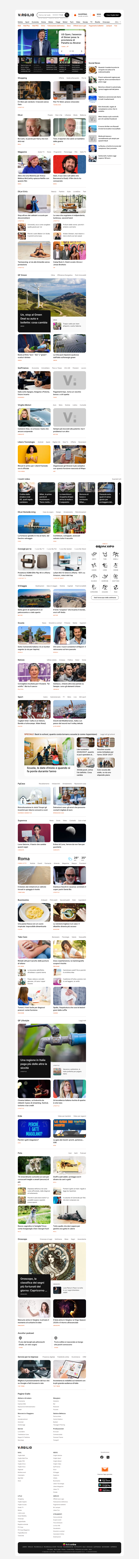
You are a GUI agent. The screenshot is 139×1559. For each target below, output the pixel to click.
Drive (43, 26)
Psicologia (65, 937)
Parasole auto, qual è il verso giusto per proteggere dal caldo (105, 499)
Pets (20, 1153)
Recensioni (82, 442)
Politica (70, 660)
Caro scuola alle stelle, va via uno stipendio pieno (104, 772)
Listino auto (21, 1513)
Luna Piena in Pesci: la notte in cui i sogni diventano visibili (73, 1290)
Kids (20, 1116)
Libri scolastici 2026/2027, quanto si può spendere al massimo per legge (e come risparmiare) (85, 754)
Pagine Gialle (24, 1394)
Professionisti (58, 1429)
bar (54, 1404)
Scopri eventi (57, 1520)
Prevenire (56, 966)
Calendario (21, 1475)
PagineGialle (22, 1521)
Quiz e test (82, 820)
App (54, 471)
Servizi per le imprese (28, 1357)
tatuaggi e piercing (59, 1425)
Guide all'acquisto (73, 78)
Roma (24, 858)
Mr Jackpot (56, 1507)
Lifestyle (21, 107)
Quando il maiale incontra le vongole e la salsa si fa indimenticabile (108, 69)
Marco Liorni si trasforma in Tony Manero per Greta (70, 37)
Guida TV (41, 152)
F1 (64, 697)
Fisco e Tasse (57, 368)
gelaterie (56, 1401)
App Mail (20, 1478)
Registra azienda (23, 1524)
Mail (19, 26)
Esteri (77, 660)
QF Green (22, 275)
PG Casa (20, 1527)
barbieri (55, 1422)
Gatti (76, 1153)
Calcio (45, 697)
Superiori (83, 623)
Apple (48, 442)
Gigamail (20, 1469)
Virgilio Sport (57, 1458)
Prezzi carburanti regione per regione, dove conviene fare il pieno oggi (109, 79)
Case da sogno (48, 512)
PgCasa (21, 783)
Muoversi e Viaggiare (26, 1413)
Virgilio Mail (21, 1455)
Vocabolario (56, 1528)
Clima (53, 275)
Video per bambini (64, 1116)
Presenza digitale (49, 1357)
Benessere (55, 937)
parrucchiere (57, 1416)
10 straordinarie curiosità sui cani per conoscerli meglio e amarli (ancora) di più (33, 1179)
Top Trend (21, 1386)
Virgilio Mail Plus (23, 1458)
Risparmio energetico (25, 813)
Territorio (21, 892)
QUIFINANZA (97, 1546)
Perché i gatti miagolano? (28, 1140)
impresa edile (22, 1404)
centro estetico (58, 1419)
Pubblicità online (63, 1357)
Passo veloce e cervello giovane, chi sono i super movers (36, 981)
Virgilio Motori (24, 405)
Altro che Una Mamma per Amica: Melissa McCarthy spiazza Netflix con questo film (33, 178)
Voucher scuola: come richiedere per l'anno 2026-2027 (105, 752)
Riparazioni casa (80, 784)
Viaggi (58, 22)
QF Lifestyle (23, 1020)
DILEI (84, 1546)
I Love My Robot (80, 549)
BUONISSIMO (106, 1546)
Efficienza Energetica (64, 275)
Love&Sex (76, 191)
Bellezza (83, 115)
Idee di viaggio (52, 586)
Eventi (40, 863)
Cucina (20, 929)
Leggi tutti (82, 1020)
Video (78, 22)
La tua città (56, 1525)
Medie (75, 623)
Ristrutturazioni (80, 512)
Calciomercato (55, 697)
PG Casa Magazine (24, 1530)
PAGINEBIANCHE (68, 1546)
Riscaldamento (44, 784)
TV (91, 22)
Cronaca (62, 660)
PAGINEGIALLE (38, 1546)
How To (65, 442)
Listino (75, 405)
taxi (19, 1416)
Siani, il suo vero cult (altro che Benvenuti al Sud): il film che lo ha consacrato (67, 178)
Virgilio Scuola (22, 1504)
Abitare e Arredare (24, 1398)
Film (76, 152)
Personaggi (68, 152)
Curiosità (83, 405)
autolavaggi (21, 1425)
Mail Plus (26, 26)
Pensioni (76, 368)
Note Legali (57, 1549)
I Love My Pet (52, 549)
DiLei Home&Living (27, 512)
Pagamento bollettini (96, 26)
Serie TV (83, 152)
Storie (84, 660)
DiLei (20, 115)
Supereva (22, 820)
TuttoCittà (21, 1535)
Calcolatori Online (58, 1534)
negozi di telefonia (24, 1437)
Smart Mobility (22, 1516)
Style (69, 191)
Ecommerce (76, 1357)
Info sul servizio (42, 18)
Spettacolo (65, 43)
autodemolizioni (23, 1419)
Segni (73, 1239)
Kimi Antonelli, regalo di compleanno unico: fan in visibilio (107, 109)
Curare (55, 1013)
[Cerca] (67, 15)
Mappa (74, 863)
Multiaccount (22, 1472)
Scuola (21, 623)
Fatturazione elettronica (56, 26)
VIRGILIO (30, 1546)
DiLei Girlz (23, 191)
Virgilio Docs (21, 1467)
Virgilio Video (57, 1464)
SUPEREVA (113, 1546)
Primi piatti (53, 900)
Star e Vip (58, 115)
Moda (75, 115)
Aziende (57, 863)
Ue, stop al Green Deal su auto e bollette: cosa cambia (33, 318)
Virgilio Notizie (57, 1455)
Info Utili (67, 368)
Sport (27, 22)
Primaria (67, 623)
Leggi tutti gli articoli (107, 734)
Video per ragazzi (79, 1116)
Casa (19, 541)
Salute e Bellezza (59, 1413)
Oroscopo (106, 22)
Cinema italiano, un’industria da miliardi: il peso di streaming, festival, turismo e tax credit (33, 1103)
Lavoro (83, 368)
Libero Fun (56, 1510)
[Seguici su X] (108, 1457)
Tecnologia (57, 104)
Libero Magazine (58, 1486)
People (50, 115)
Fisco (55, 397)
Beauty (53, 191)
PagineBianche (22, 1533)
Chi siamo (50, 1549)
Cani (70, 1153)
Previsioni (82, 863)
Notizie (20, 22)
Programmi (57, 152)
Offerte (61, 78)
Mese (66, 1239)
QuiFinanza (23, 368)
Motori (65, 22)
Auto (54, 405)
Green (22, 326)
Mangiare (56, 1398)
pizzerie (55, 1409)
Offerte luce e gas (79, 26)
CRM (84, 1357)
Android (40, 442)
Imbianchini (56, 784)
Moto (60, 405)
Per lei (84, 78)
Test (84, 191)
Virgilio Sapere (22, 1502)
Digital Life (56, 442)
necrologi (21, 1440)
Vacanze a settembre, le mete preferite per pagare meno (72, 1071)
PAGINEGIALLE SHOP (50, 1546)
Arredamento (68, 512)
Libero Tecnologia (26, 442)
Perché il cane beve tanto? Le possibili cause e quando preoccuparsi (38, 1200)
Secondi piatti (65, 900)
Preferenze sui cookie (81, 1549)
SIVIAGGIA (89, 1546)
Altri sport (82, 697)
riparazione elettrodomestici (26, 1406)
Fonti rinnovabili (80, 275)
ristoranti (56, 1406)
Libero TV (56, 1489)
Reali (19, 144)
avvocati (56, 1431)
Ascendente (82, 1239)
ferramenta (21, 1401)
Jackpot (109, 26)
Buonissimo (23, 900)
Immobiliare (45, 368)
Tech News (21, 471)
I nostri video (24, 479)
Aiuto (19, 1481)
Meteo (50, 22)
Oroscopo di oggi (46, 1239)
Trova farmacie (57, 1523)
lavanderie (21, 1431)
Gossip (85, 22)
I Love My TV (39, 549)
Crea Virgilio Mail (112, 15)
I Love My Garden (65, 549)
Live (75, 697)
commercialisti (57, 1434)
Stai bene (21, 966)
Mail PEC (35, 26)
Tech (71, 22)
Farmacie (48, 863)
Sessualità (82, 937)
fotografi (56, 1440)
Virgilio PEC (21, 1461)
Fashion (61, 191)
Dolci (74, 900)
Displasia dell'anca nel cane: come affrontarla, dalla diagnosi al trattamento (39, 1191)
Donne (43, 22)
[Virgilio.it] (26, 15)
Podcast (83, 1153)
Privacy (63, 1549)
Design (58, 512)
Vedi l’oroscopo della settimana (105, 597)
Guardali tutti (116, 479)
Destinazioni (40, 586)
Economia (35, 22)
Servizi (20, 1429)
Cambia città (22, 863)
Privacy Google (64, 18)
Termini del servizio (54, 18)
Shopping (21, 1499)
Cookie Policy (70, 1549)
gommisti (20, 1422)
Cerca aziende (57, 1517)
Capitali (70, 586)
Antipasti (44, 900)
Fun (115, 26)
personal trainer (58, 1437)
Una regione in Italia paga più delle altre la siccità (33, 1063)
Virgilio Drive (22, 1464)
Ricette (97, 22)
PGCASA (59, 1546)
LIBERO (24, 1546)
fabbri (20, 1409)
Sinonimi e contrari (55, 623)
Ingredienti (82, 900)
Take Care (22, 937)
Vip (54, 144)
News (49, 152)
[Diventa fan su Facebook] (102, 1457)
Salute (74, 937)
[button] (81, 51)
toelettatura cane (23, 1434)
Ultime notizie (51, 660)
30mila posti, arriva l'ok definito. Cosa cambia (85, 772)
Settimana (58, 1239)
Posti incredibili (80, 586)
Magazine (22, 152)
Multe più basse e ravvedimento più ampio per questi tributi (108, 138)
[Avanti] (119, 493)
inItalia (55, 1478)
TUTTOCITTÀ (78, 1546)
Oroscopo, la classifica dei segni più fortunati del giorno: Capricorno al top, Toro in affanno (33, 1284)
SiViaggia (22, 586)
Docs (69, 26)
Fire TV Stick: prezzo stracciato (66, 102)
